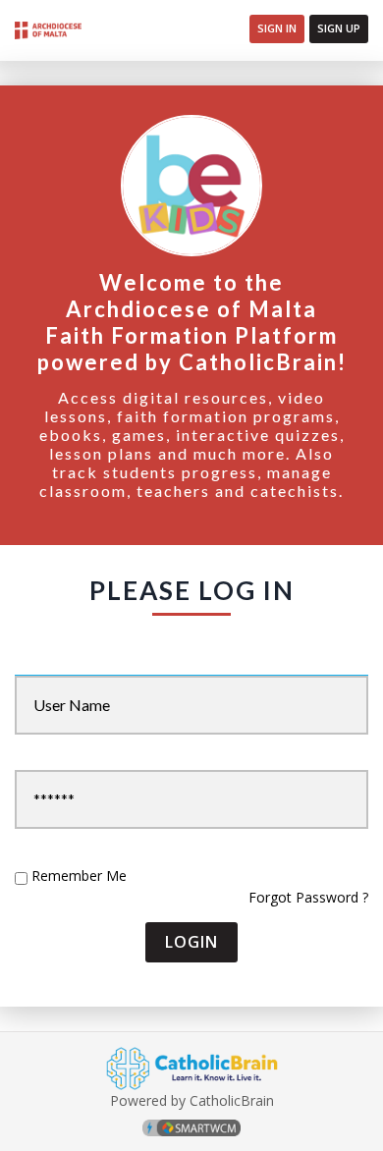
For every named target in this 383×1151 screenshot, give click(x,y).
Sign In (277, 28)
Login (191, 942)
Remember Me (79, 876)
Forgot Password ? (308, 897)
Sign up (338, 28)
